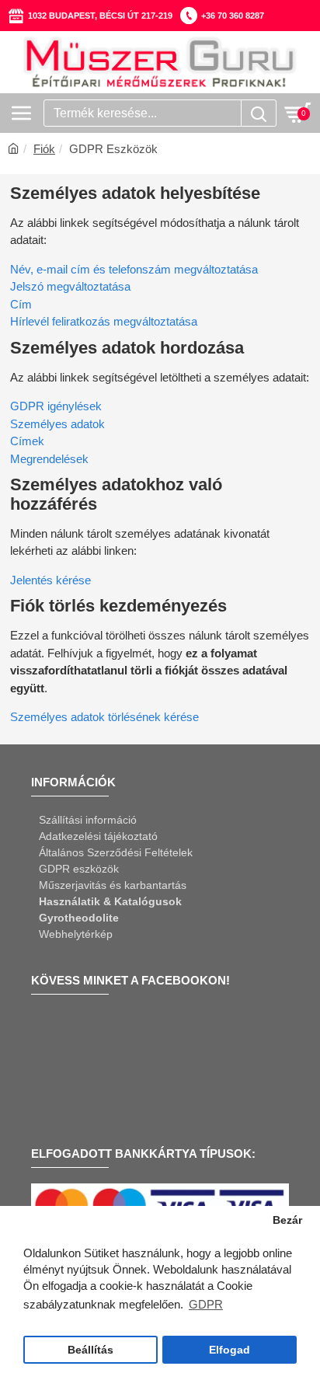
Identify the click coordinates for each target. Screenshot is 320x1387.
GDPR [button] (206, 1304)
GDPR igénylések (56, 406)
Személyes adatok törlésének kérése (104, 716)
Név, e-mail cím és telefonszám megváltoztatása (134, 269)
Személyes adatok (57, 423)
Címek (27, 441)
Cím (21, 304)
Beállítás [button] (90, 1350)
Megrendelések (49, 458)
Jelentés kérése (50, 580)
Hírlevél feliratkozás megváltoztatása (103, 321)
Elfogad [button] (229, 1350)
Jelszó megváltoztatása (70, 286)
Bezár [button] (287, 1220)
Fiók (44, 148)
